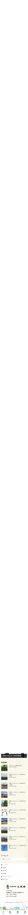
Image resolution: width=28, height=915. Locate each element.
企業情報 (4, 867)
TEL (25, 913)
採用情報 (4, 873)
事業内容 (4, 870)
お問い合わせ (5, 879)
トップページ (5, 864)
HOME (10, 913)
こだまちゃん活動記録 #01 (15, 765)
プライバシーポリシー (7, 876)
